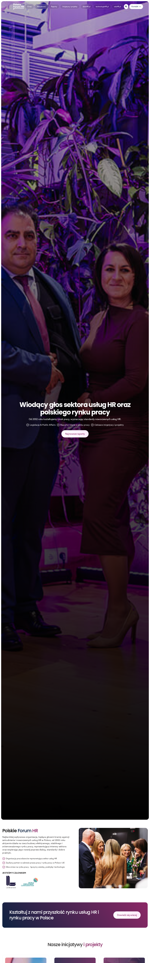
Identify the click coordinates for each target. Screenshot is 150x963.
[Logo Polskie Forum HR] (19, 7)
